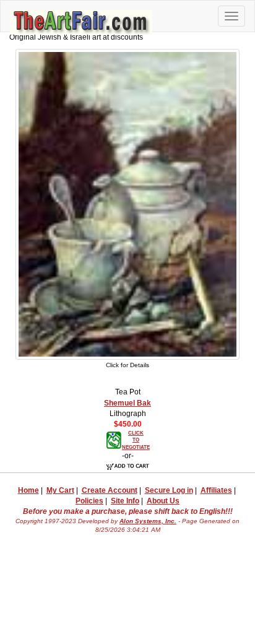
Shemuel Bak (127, 403)
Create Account (109, 490)
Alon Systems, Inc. (147, 521)
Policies (89, 501)
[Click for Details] (127, 203)
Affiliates (216, 490)
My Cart (60, 490)
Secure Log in (169, 490)
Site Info (125, 501)
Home (28, 490)
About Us (163, 501)
